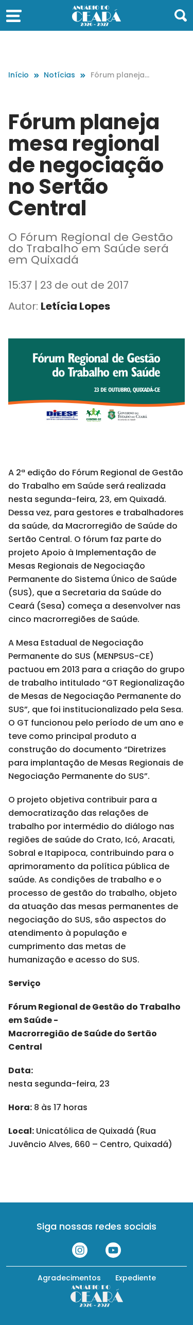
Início (18, 75)
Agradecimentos (69, 1278)
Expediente (135, 1278)
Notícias (59, 75)
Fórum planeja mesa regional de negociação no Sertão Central (119, 75)
